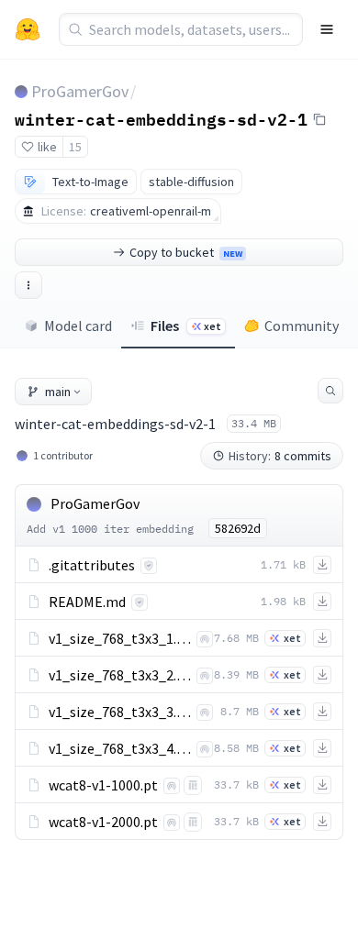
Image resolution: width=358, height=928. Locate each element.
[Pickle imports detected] (193, 785)
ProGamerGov (80, 91)
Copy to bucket (185, 252)
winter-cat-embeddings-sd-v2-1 (161, 118)
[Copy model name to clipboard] (319, 119)
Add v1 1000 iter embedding (110, 529)
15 (75, 146)
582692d (238, 528)
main (58, 391)
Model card (78, 325)
